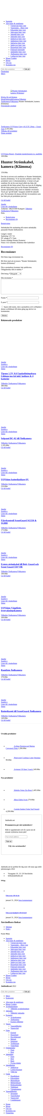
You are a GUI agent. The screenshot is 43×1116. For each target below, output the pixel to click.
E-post (4, 302)
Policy (8, 929)
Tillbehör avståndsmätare (20, 1009)
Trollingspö (15, 1044)
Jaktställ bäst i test (17, 34)
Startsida (9, 938)
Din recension (7, 278)
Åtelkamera (15, 1020)
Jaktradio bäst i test (18, 37)
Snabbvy (4, 364)
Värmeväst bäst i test (18, 26)
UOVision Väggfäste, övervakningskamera (11, 609)
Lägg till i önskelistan (9, 207)
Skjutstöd (14, 1094)
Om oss (8, 980)
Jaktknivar (14, 1067)
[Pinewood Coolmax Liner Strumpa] (10, 758)
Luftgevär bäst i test (18, 56)
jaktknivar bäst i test (18, 39)
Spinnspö (14, 1041)
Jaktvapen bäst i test (18, 32)
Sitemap (9, 927)
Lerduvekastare (16, 1070)
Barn (12, 1061)
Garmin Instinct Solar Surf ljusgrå (26, 809)
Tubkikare (14, 1087)
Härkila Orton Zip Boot (23, 790)
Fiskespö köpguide (18, 50)
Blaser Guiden (11, 975)
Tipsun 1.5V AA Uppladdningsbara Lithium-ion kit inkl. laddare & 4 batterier (18, 376)
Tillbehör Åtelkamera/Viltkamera (13, 100)
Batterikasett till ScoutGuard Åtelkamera (21, 711)
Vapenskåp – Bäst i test (19, 28)
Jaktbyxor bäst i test (18, 45)
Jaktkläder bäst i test (18, 52)
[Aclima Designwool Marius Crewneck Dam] (10, 746)
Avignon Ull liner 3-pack (23, 769)
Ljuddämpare (16, 1100)
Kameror (16, 99)
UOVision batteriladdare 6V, (15, 479)
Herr (12, 1052)
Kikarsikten (15, 1078)
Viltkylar (14, 1072)
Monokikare (15, 1080)
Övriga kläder (16, 1063)
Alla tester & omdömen (14, 941)
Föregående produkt (8, 106)
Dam (12, 1050)
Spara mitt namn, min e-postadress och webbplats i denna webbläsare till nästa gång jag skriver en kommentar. (21, 309)
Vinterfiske (15, 1046)
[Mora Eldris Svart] (10, 800)
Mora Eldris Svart (21, 800)
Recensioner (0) (12, 219)
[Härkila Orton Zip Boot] (10, 790)
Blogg (8, 978)
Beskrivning (10, 217)
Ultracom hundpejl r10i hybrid (16, 913)
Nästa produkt (6, 133)
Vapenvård (15, 1028)
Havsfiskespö (16, 1037)
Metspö (13, 1039)
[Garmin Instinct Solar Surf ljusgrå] (10, 809)
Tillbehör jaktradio (17, 1013)
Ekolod (13, 1033)
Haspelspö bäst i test (18, 47)
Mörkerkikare (16, 1083)
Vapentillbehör (16, 1026)
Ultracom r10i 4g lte (12, 895)
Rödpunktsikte (16, 1085)
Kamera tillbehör (17, 1022)
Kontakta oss (11, 982)
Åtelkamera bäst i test (19, 54)
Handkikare (15, 1076)
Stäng (3, 369)
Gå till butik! (6, 200)
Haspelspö (14, 1035)
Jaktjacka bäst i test (18, 43)
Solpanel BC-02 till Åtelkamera (16, 438)
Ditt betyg (5, 274)
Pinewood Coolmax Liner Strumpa (27, 758)
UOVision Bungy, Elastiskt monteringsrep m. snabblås (21, 154)
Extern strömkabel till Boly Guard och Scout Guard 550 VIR (20, 565)
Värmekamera (16, 1089)
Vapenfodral (15, 1096)
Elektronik (9, 99)
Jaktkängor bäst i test (18, 41)
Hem (3, 99)
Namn (4, 298)
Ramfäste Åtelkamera (11, 670)
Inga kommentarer (25, 900)
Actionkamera (16, 1017)
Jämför (3, 204)
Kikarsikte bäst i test (18, 30)
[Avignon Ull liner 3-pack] (10, 769)
